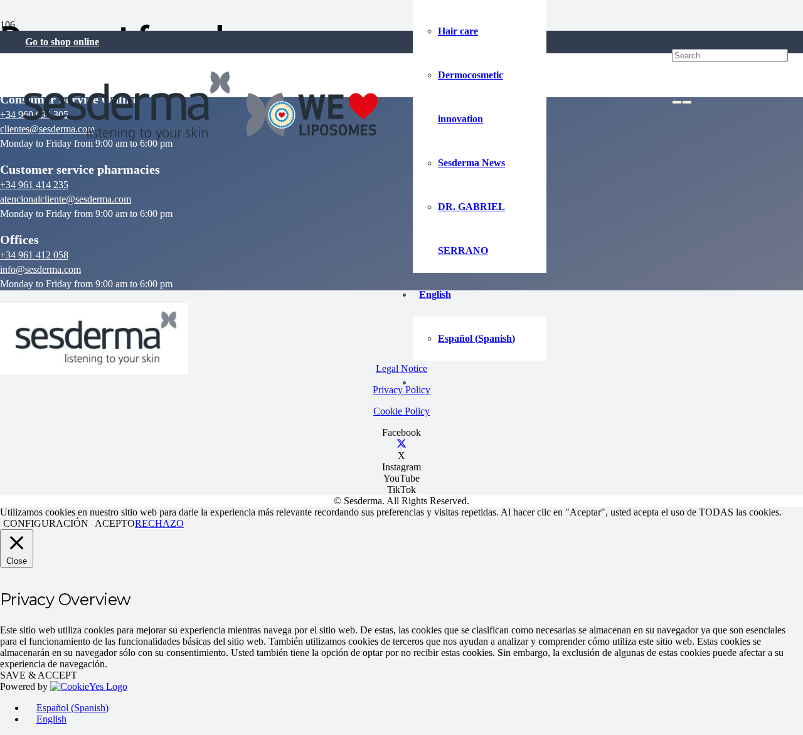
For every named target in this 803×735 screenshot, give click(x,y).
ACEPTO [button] (115, 523)
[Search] (677, 102)
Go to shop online (62, 41)
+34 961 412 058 (34, 255)
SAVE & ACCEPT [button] (38, 675)
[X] (401, 444)
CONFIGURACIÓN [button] (45, 523)
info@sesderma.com (40, 269)
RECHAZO (159, 523)
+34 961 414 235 (34, 184)
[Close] (687, 102)
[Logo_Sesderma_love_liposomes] (201, 144)
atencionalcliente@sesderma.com (65, 199)
